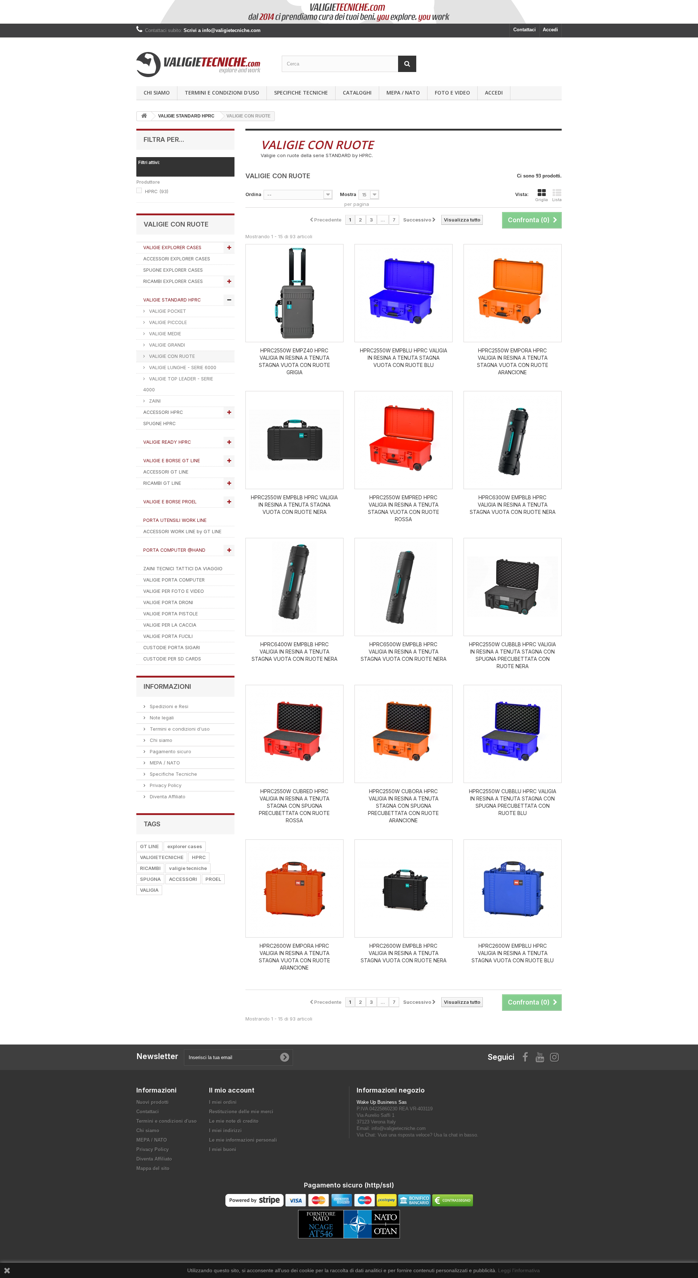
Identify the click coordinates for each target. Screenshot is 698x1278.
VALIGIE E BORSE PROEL (170, 501)
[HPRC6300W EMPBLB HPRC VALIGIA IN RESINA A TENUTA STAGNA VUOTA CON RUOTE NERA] (512, 440)
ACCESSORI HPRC (163, 412)
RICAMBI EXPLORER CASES (173, 281)
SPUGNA (150, 879)
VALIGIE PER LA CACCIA (169, 625)
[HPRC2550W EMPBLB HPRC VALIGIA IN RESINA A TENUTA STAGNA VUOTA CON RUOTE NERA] (294, 440)
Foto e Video (452, 92)
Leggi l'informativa (519, 1270)
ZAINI (154, 401)
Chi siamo (157, 92)
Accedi (550, 29)
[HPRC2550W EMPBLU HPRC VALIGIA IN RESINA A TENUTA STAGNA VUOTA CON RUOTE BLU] (403, 293)
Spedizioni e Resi (168, 706)
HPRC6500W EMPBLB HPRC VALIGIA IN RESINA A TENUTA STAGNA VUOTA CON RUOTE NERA (403, 651)
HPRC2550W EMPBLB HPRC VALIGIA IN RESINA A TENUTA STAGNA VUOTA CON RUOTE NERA (294, 504)
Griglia (541, 199)
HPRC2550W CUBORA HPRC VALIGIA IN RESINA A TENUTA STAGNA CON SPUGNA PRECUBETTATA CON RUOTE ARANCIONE (403, 805)
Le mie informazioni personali (243, 1140)
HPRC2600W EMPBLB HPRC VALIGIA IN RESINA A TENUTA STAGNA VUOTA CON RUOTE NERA (403, 953)
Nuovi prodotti (152, 1102)
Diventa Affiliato (166, 796)
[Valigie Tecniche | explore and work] (203, 64)
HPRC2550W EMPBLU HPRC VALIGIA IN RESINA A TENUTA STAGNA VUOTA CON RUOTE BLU (403, 357)
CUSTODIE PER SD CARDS (172, 659)
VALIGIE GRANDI (166, 345)
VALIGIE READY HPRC (167, 442)
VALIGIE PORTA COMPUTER (174, 580)
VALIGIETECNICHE (162, 857)
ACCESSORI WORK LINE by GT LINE (182, 531)
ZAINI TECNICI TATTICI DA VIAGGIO (182, 568)
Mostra (348, 194)
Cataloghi (357, 92)
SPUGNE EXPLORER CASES (173, 270)
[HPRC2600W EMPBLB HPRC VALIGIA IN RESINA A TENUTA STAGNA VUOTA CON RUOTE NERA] (403, 888)
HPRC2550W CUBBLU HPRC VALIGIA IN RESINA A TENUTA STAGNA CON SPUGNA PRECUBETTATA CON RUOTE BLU (512, 802)
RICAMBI (150, 868)
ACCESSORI (183, 879)
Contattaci (524, 29)
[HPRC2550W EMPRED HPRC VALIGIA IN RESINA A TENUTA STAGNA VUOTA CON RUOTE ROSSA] (403, 440)
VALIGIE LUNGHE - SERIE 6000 (182, 367)
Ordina (253, 194)
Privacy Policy (164, 785)
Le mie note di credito (233, 1121)
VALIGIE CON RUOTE (171, 356)
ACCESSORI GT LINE (165, 472)
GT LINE (149, 846)
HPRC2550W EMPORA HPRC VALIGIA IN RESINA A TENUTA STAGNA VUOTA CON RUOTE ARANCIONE (512, 361)
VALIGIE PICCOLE (167, 322)
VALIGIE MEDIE (164, 333)
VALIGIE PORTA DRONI (168, 602)
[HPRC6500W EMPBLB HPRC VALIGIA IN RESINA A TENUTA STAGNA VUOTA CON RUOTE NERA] (403, 587)
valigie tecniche (188, 868)
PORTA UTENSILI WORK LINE (174, 520)
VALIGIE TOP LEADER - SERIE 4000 (178, 384)
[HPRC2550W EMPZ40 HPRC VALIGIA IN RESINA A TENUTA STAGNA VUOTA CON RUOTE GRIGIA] (294, 293)
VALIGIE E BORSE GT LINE (171, 460)
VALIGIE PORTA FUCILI (168, 636)
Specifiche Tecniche (301, 92)
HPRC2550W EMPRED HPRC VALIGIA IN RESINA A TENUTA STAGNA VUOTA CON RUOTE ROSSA (403, 508)
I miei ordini (223, 1102)
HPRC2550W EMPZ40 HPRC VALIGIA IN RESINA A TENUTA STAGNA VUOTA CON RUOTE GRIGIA (294, 361)
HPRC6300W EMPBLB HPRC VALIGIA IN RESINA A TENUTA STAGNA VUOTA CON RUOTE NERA (512, 504)
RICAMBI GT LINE (162, 483)
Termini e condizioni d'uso (222, 92)
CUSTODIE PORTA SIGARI (171, 647)
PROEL (213, 879)
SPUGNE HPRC (159, 423)
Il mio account (231, 1090)
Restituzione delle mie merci (241, 1111)
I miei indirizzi (225, 1130)
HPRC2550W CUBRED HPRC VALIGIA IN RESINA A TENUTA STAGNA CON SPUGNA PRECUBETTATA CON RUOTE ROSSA (294, 805)
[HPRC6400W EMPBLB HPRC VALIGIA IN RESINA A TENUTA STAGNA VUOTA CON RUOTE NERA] (294, 587)
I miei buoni (222, 1149)
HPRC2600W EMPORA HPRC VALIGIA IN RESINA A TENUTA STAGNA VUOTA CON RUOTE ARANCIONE (294, 957)
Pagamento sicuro (169, 751)
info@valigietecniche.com (399, 1128)
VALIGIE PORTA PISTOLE (170, 613)
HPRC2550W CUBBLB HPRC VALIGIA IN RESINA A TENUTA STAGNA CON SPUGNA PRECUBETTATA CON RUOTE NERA (512, 655)
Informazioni (167, 686)
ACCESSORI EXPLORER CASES (176, 258)
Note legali (161, 717)
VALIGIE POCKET (167, 311)
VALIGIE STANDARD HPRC (172, 300)
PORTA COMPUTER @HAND (174, 550)
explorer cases (184, 846)
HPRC (156, 191)
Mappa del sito (152, 1168)
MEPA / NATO (403, 92)
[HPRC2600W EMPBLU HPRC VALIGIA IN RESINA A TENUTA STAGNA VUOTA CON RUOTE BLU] (512, 888)
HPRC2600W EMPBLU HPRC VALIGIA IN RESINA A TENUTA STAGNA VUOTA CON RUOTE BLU (513, 953)
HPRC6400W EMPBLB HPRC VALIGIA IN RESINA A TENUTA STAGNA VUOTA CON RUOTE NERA (294, 651)
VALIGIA (149, 890)
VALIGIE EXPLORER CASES (172, 247)
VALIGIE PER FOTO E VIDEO (173, 591)
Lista (557, 199)
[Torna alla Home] (144, 116)
